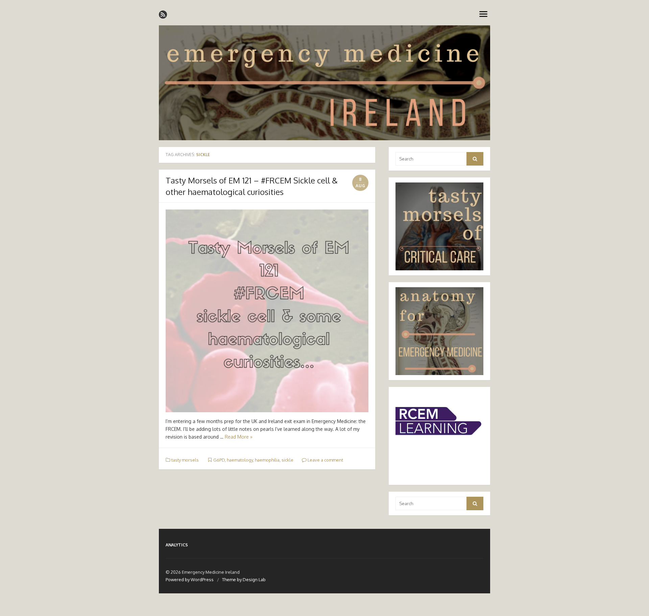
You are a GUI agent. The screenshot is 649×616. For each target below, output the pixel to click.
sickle (287, 460)
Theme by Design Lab (244, 579)
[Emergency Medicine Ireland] (324, 82)
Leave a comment (325, 460)
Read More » (239, 437)
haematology (240, 460)
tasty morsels (185, 460)
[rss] (163, 14)
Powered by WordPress (190, 579)
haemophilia (267, 460)
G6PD (219, 460)
